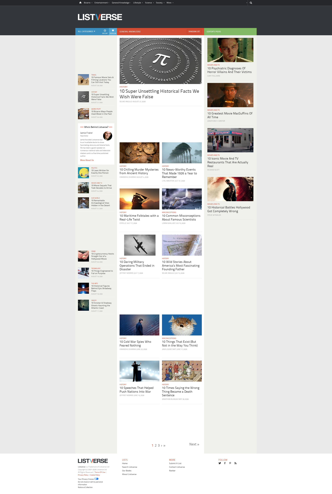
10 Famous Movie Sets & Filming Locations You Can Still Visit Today (102, 79)
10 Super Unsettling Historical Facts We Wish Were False (102, 97)
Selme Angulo (126, 102)
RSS (235, 463)
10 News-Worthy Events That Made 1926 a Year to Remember (179, 173)
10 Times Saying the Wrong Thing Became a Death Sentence (180, 391)
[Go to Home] (100, 28)
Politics (94, 168)
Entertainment (101, 3)
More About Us (87, 160)
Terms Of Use (100, 472)
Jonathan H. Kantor (216, 121)
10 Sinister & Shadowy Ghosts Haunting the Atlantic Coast (101, 305)
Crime (93, 251)
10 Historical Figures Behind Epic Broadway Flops (101, 288)
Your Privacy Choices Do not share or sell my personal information (90, 482)
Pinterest (230, 463)
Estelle (123, 223)
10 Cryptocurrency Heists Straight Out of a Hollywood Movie (102, 256)
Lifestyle (137, 3)
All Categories (85, 31)
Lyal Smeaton (168, 181)
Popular (113, 33)
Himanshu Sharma (128, 177)
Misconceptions (169, 212)
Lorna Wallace (169, 223)
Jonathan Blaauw (170, 399)
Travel (93, 75)
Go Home (80, 3)
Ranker (172, 471)
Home (124, 463)
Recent (105, 33)
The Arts (94, 283)
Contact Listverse (177, 467)
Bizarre (87, 3)
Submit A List (175, 463)
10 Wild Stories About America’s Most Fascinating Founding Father (180, 265)
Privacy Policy (83, 475)
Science (148, 3)
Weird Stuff (96, 109)
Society (159, 3)
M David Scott (213, 170)
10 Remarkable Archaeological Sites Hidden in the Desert (100, 203)
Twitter (220, 463)
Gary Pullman (213, 76)
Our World (95, 198)
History (94, 92)
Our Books (126, 471)
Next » (194, 444)
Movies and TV (96, 183)
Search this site (251, 3)
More (169, 3)
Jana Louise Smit (169, 349)
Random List (194, 32)
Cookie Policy (95, 475)
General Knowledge (120, 3)
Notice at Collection (85, 487)
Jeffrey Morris (126, 273)
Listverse (81, 467)
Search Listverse (129, 467)
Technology (96, 268)
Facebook (225, 463)
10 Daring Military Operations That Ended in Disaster (137, 265)
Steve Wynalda (214, 215)
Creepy (94, 300)
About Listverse (129, 474)
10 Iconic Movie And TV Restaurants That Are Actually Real (227, 162)
